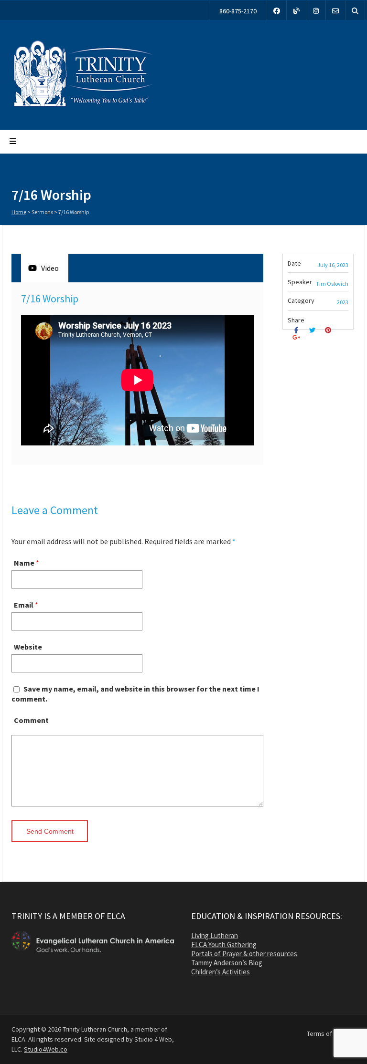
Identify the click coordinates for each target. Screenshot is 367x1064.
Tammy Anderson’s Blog (226, 962)
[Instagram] (315, 10)
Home (18, 212)
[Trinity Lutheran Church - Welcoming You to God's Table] (83, 106)
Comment (31, 720)
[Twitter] (313, 330)
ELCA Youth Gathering (224, 944)
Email (23, 604)
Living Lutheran (214, 935)
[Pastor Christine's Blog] (296, 10)
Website (28, 646)
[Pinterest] (329, 330)
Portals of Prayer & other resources (244, 953)
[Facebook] (276, 10)
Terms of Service (331, 1033)
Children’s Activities (220, 971)
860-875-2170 (238, 11)
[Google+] (297, 337)
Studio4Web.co (45, 1049)
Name (24, 563)
